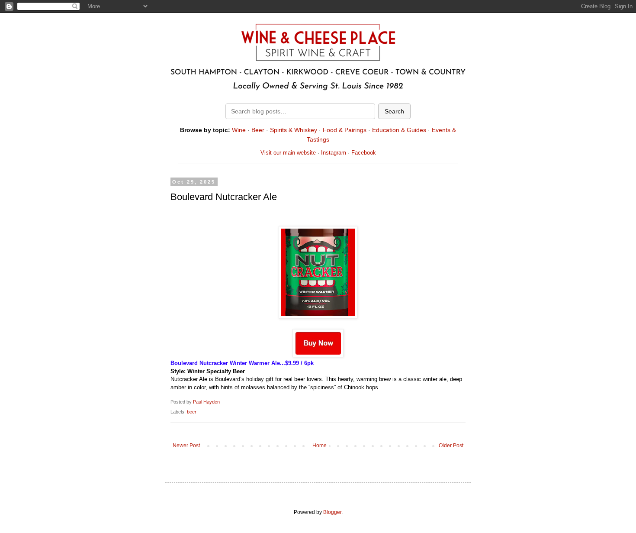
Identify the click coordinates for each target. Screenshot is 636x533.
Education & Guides (399, 129)
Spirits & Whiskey (293, 129)
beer (191, 411)
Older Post (451, 446)
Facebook (363, 152)
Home (319, 446)
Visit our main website (288, 152)
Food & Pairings (344, 129)
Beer (257, 129)
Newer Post (186, 446)
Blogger (332, 512)
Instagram (333, 152)
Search (394, 111)
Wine (239, 129)
